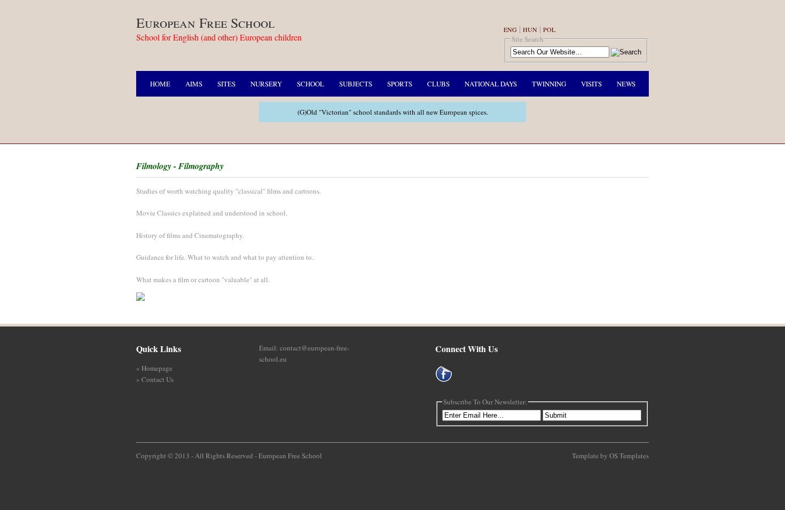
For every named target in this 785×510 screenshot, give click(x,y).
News (626, 84)
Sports (399, 84)
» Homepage (154, 368)
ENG (510, 29)
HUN (530, 29)
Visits (591, 84)
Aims (193, 84)
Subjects (355, 84)
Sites (226, 84)
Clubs (438, 84)
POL (549, 29)
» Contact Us (155, 379)
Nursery (266, 84)
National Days (491, 84)
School (310, 84)
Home (160, 84)
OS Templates (629, 455)
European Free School (205, 22)
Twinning (549, 84)
